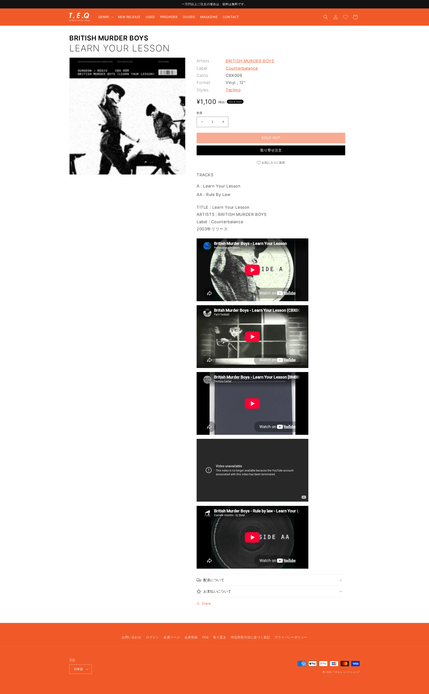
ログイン (152, 637)
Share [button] (206, 603)
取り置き (219, 637)
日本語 (78, 669)
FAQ (205, 637)
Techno (233, 90)
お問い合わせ (131, 637)
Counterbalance (242, 68)
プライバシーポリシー (291, 637)
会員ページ (172, 637)
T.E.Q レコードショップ (346, 672)
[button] (105, 17)
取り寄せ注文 (271, 150)
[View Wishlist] (345, 17)
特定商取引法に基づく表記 (250, 637)
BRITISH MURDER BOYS (108, 38)
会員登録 (191, 637)
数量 (200, 113)
